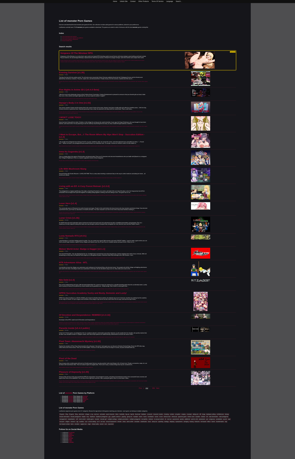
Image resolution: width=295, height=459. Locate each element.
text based (203, 421)
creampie (189, 414)
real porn (62, 421)
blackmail (137, 414)
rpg (77, 421)
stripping (172, 421)
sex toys (103, 421)
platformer (187, 419)
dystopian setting (211, 414)
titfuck (208, 421)
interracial (174, 416)
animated (102, 414)
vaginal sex (83, 424)
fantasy (227, 414)
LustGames (68, 432)
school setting (92, 421)
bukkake (143, 414)
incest (161, 416)
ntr (165, 419)
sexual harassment (111, 421)
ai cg (91, 414)
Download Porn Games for (75, 396)
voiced (101, 424)
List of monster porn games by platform (72, 38)
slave (149, 421)
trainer (213, 421)
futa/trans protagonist (101, 416)
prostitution (219, 419)
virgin (89, 424)
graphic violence (116, 416)
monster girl (103, 419)
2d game (62, 414)
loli (207, 416)
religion (67, 421)
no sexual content (159, 419)
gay (110, 416)
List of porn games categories (70, 39)
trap (226, 421)
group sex (129, 416)
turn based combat (65, 424)
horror (145, 416)
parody (182, 419)
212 (147, 388)
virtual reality (95, 424)
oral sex (169, 419)
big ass (127, 414)
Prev (140, 388)
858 (153, 388)
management (63, 419)
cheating (166, 414)
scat (86, 421)
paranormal (176, 419)
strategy (166, 421)
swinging (186, 421)
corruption (177, 414)
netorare (150, 419)
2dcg (66, 414)
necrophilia (144, 419)
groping (124, 416)
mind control (82, 419)
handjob (135, 416)
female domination (65, 416)
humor (156, 416)
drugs (203, 414)
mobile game (90, 419)
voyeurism (111, 424)
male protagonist (223, 416)
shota (124, 421)
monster (97, 419)
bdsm (116, 414)
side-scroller (130, 421)
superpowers (179, 421)
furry (88, 416)
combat (172, 414)
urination (77, 424)
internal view (167, 416)
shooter (119, 421)
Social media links (67, 40)
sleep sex (154, 421)
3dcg (76, 414)
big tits (132, 414)
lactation (198, 416)
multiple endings (112, 419)
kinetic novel (191, 416)
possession (202, 419)
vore (105, 424)
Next (157, 388)
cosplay (183, 414)
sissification (144, 421)
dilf (200, 414)
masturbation (71, 419)
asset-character (110, 414)
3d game (71, 414)
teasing (192, 421)
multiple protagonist (135, 419)
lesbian (203, 416)
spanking (160, 421)
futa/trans (92, 416)
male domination (213, 416)
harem (140, 416)
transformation (220, 421)
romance (73, 421)
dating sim (195, 414)
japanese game (182, 416)
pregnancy (212, 419)
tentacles (197, 421)
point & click (194, 419)
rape (229, 419)
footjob (84, 416)
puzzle (225, 419)
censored (149, 414)
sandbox (81, 421)
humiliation (151, 416)
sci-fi (98, 421)
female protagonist (76, 416)
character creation (158, 414)
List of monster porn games (69, 36)
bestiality (122, 414)
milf (77, 419)
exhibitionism (220, 414)
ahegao (87, 414)
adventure (81, 414)
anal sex (96, 414)
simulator (136, 421)
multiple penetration (123, 419)
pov (207, 419)
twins (72, 424)
